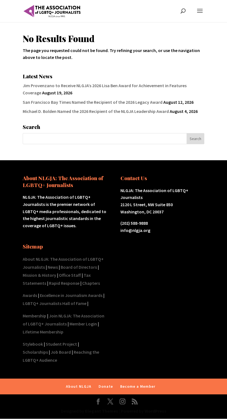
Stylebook (33, 344)
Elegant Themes (101, 411)
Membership (34, 316)
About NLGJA (78, 386)
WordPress (155, 411)
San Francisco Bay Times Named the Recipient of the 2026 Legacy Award (92, 102)
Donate (106, 386)
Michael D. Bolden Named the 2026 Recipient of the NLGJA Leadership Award (96, 111)
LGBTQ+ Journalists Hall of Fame (54, 303)
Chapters (91, 283)
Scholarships (35, 352)
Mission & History (39, 275)
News (53, 267)
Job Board (61, 352)
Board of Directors (79, 267)
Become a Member (137, 386)
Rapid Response (64, 283)
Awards (30, 295)
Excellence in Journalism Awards (71, 295)
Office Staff (70, 275)
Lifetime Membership (43, 332)
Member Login (83, 324)
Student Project (61, 344)
